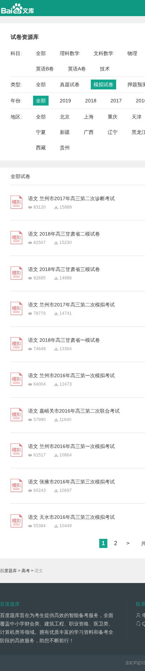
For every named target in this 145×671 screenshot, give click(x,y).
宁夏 (41, 132)
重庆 (113, 117)
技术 (105, 69)
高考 (25, 570)
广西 (89, 132)
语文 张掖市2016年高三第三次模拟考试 (71, 481)
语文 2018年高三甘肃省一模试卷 (64, 340)
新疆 (65, 132)
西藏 (41, 147)
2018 (90, 100)
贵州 (65, 147)
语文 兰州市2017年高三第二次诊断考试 (71, 198)
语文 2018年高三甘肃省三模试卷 (64, 269)
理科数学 (70, 53)
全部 (41, 53)
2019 (65, 100)
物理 (132, 53)
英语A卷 (77, 69)
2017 (116, 100)
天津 (136, 117)
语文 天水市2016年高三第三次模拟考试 (71, 517)
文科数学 (103, 53)
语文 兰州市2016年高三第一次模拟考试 (71, 375)
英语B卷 (45, 69)
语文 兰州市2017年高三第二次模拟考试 (71, 304)
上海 (89, 117)
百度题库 (8, 570)
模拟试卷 (103, 84)
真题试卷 (70, 84)
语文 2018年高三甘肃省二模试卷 (64, 234)
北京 (65, 117)
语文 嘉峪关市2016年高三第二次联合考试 (74, 411)
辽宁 (113, 132)
